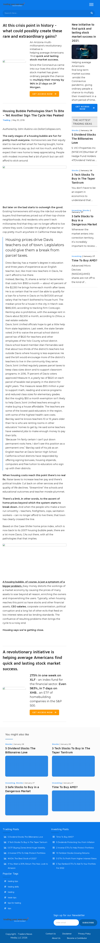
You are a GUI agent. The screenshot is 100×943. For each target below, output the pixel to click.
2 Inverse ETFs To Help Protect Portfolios (26, 853)
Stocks (75, 130)
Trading (6, 120)
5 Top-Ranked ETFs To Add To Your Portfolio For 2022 (76, 866)
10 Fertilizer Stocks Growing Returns (72, 853)
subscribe (88, 922)
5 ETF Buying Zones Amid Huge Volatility (26, 848)
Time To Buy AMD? (84, 260)
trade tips (12, 897)
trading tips (13, 881)
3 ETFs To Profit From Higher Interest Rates (76, 858)
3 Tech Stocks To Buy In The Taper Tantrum (83, 178)
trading (11, 892)
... (96, 160)
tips (9, 908)
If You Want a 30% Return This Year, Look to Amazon (28, 866)
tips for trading (14, 903)
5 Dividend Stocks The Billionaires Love (84, 138)
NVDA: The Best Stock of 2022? (22, 858)
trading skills (13, 887)
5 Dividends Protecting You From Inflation (75, 842)
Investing (77, 210)
